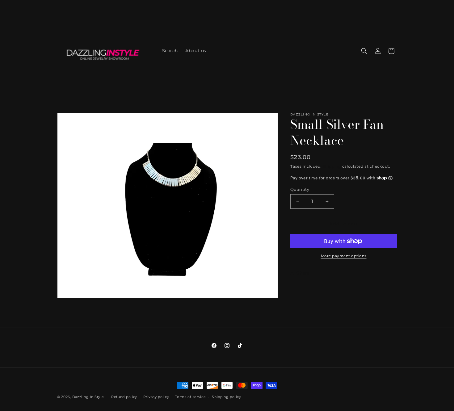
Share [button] (303, 273)
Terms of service (190, 397)
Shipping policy (226, 397)
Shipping (332, 166)
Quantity (299, 189)
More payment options (344, 256)
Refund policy (124, 397)
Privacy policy (156, 397)
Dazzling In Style (88, 397)
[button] (364, 51)
